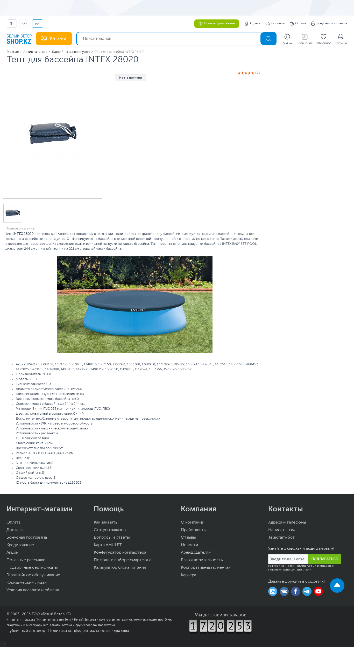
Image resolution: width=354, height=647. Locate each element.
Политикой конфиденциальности (289, 569)
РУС (37, 23)
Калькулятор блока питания (120, 568)
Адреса (255, 23)
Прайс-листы (194, 530)
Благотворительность (202, 560)
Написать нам (281, 530)
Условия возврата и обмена (32, 590)
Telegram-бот (281, 537)
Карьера (188, 575)
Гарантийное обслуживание (33, 575)
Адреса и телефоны (287, 522)
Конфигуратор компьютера (120, 553)
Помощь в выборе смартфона (122, 560)
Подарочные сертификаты (32, 568)
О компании (192, 522)
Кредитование (20, 545)
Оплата (300, 23)
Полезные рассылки (25, 560)
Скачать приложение (219, 23)
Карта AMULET (108, 545)
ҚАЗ (24, 23)
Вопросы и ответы (112, 537)
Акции (12, 553)
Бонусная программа (331, 23)
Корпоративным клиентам (206, 568)
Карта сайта (120, 631)
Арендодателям (196, 553)
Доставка (278, 23)
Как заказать (105, 522)
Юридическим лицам (26, 583)
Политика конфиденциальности (79, 631)
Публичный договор (25, 631)
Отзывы (188, 537)
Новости (189, 545)
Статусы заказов (110, 530)
